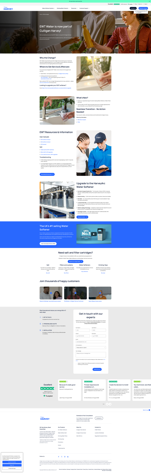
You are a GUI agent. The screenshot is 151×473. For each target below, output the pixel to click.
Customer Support (84, 8)
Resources (73, 8)
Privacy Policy (85, 469)
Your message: (78, 351)
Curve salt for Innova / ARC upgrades (49, 154)
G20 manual (43, 144)
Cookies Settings (12, 468)
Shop (136, 4)
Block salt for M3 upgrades (47, 152)
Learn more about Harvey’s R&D (48, 243)
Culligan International (81, 429)
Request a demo (81, 217)
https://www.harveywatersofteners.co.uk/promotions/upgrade (56, 88)
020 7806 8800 (44, 77)
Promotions (60, 442)
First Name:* (78, 327)
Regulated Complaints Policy (101, 436)
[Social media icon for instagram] (64, 456)
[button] (146, 410)
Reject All (12, 465)
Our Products (61, 427)
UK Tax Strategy (108, 470)
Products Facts (79, 469)
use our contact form (44, 82)
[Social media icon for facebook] (58, 456)
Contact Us (133, 8)
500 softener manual (45, 139)
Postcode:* (94, 333)
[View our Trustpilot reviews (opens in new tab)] (48, 396)
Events (59, 445)
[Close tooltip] (146, 11)
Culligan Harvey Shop (63, 73)
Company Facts (73, 469)
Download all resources (46, 174)
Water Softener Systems (48, 8)
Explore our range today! (74, 261)
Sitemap (68, 469)
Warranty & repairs (82, 119)
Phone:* (77, 333)
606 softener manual (45, 142)
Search (146, 4)
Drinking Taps (61, 439)
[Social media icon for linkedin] (68, 456)
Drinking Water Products (62, 8)
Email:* (77, 339)
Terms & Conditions (62, 469)
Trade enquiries (61, 448)
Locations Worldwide (99, 433)
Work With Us (79, 436)
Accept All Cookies (12, 462)
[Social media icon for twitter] (61, 456)
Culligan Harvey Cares (81, 433)
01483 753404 (98, 429)
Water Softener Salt (62, 433)
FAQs (79, 122)
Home (41, 14)
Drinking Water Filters (62, 436)
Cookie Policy (90, 469)
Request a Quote (142, 9)
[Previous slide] (107, 404)
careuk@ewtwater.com (46, 78)
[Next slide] (110, 404)
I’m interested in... (79, 345)
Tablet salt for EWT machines (47, 149)
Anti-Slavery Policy (104, 469)
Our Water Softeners (62, 429)
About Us (140, 4)
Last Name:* (94, 327)
